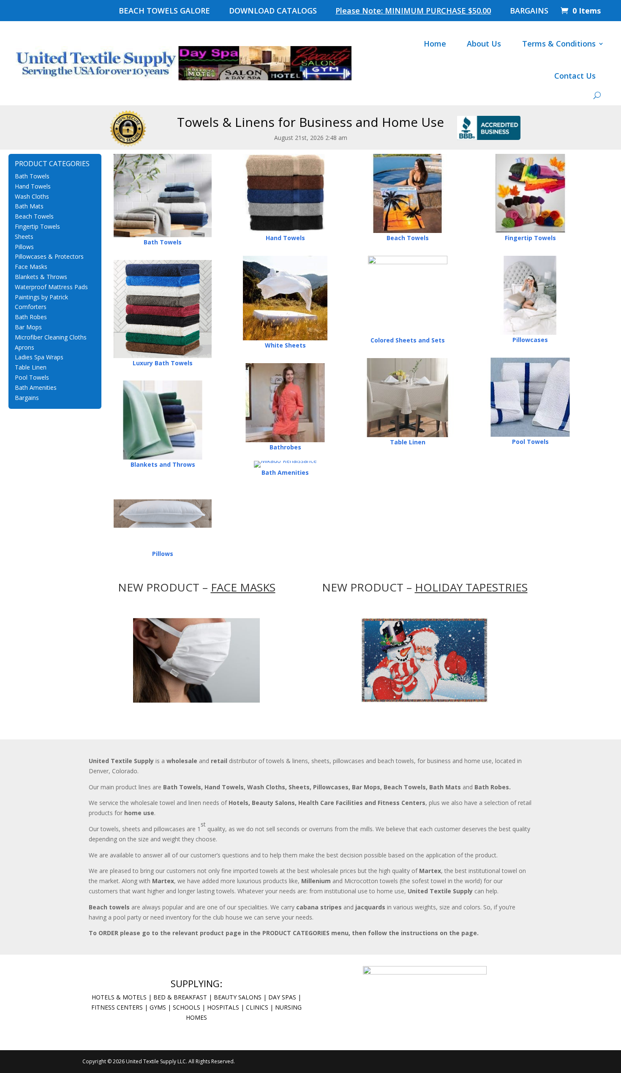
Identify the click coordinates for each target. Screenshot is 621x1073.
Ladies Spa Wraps (39, 357)
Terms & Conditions (559, 43)
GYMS (158, 1007)
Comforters (30, 307)
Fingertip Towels (37, 226)
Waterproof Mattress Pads (51, 287)
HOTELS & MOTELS (119, 997)
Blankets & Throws (41, 277)
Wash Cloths (32, 196)
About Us (484, 43)
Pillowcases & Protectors (49, 256)
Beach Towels (34, 216)
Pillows (24, 247)
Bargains (27, 398)
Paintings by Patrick (41, 297)
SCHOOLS (186, 1007)
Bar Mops (28, 327)
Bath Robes (31, 317)
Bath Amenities (36, 387)
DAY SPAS (282, 997)
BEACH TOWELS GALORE (164, 12)
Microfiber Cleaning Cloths (51, 337)
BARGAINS (529, 12)
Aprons (24, 347)
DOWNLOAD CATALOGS (273, 12)
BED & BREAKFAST (180, 997)
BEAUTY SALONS (236, 997)
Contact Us (575, 76)
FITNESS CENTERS (117, 1007)
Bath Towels (32, 176)
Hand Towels (33, 186)
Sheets (24, 237)
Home (435, 43)
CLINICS (257, 1007)
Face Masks (31, 267)
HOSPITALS (223, 1007)
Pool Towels (32, 377)
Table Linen (30, 367)
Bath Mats (29, 206)
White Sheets (285, 345)
